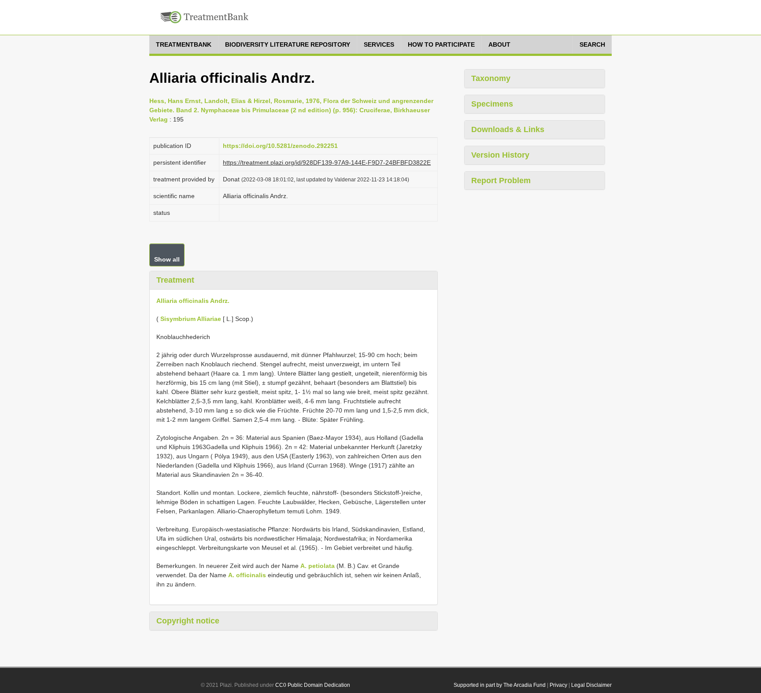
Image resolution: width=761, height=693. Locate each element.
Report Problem (501, 180)
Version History (500, 155)
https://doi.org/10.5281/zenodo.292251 (280, 145)
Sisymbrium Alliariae (190, 318)
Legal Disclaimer (591, 685)
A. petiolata (317, 565)
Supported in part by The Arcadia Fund (500, 685)
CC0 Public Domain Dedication (312, 685)
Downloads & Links (507, 129)
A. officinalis (247, 575)
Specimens (492, 104)
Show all (167, 259)
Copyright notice (187, 620)
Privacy (558, 685)
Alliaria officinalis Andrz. (192, 300)
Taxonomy (490, 78)
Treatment (175, 280)
